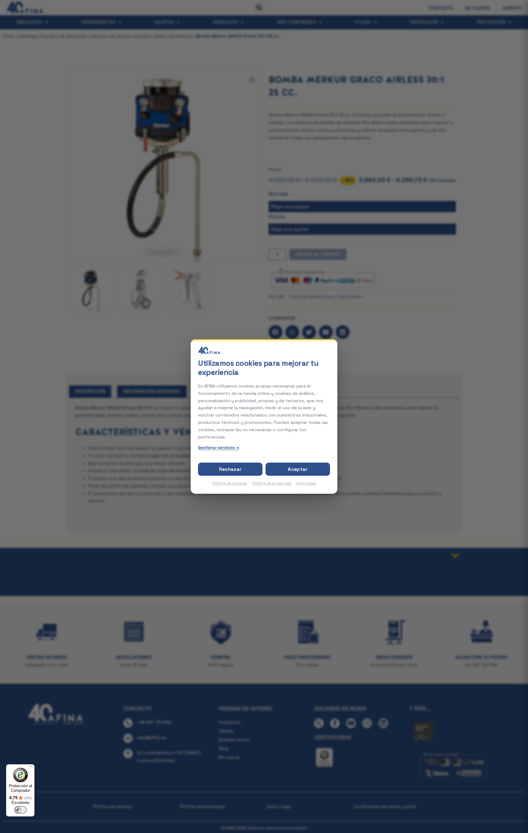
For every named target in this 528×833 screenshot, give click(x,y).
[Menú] (31, 768)
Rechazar (230, 469)
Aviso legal (306, 483)
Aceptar (297, 469)
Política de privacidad (272, 483)
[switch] (20, 809)
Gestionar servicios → (218, 447)
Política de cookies (229, 483)
